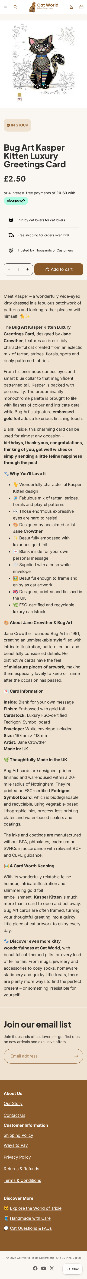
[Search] (15, 7)
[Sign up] (76, 1056)
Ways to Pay (16, 1145)
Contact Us (14, 1115)
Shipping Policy (18, 1135)
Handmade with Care (30, 1218)
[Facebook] (35, 1268)
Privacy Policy (17, 1157)
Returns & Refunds (21, 1168)
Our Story (13, 1103)
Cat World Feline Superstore (35, 1257)
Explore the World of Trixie (35, 1208)
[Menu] (5, 7)
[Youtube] (43, 1268)
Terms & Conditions (22, 1180)
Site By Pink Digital (68, 1257)
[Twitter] (52, 1268)
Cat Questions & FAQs (31, 1228)
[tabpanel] (43, 645)
